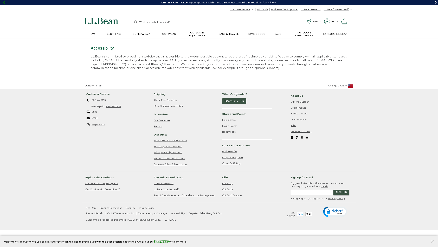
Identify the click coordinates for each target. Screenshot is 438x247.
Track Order (234, 101)
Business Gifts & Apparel (284, 9)
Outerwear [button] (141, 34)
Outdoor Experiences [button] (304, 34)
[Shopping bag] (345, 21)
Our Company (298, 119)
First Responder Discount (168, 146)
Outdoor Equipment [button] (197, 34)
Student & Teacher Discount (169, 158)
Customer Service (240, 9)
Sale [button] (278, 34)
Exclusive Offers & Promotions (170, 164)
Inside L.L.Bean (299, 113)
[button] (335, 211)
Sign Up (341, 192)
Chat (94, 111)
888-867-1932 (113, 106)
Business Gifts (229, 151)
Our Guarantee (162, 120)
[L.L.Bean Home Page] (102, 21)
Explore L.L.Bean (300, 101)
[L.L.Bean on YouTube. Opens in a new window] (307, 137)
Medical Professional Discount (170, 140)
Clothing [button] (114, 34)
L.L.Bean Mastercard (166, 189)
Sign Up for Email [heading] (302, 177)
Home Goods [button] (256, 34)
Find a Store (229, 120)
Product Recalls (94, 213)
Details (324, 186)
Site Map (91, 208)
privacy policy (162, 241)
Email (95, 117)
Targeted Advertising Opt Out (205, 213)
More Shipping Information (169, 106)
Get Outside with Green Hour (102, 189)
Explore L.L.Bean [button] (335, 34)
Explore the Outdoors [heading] (99, 177)
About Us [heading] (297, 95)
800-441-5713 (99, 100)
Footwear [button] (168, 34)
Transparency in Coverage (152, 213)
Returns (158, 126)
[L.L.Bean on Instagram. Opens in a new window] (302, 137)
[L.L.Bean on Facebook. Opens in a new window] (292, 137)
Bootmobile (229, 131)
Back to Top (95, 85)
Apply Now (269, 2)
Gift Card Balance (232, 195)
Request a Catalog (301, 131)
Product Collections (111, 208)
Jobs (293, 125)
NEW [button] (91, 34)
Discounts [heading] (160, 134)
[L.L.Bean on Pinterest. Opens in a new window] (297, 137)
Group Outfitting (231, 163)
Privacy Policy (336, 198)
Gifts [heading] (225, 177)
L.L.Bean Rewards (310, 9)
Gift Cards (262, 9)
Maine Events (229, 126)
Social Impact (298, 107)
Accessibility (178, 213)
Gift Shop (227, 183)
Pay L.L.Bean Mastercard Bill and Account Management (184, 195)
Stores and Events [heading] (234, 114)
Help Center (98, 124)
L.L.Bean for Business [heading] (236, 145)
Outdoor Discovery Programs (101, 183)
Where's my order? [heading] (234, 94)
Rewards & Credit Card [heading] (168, 177)
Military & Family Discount (168, 152)
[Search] (136, 22)
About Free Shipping (165, 100)
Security (130, 208)
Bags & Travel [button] (228, 34)
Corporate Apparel (232, 157)
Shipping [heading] (159, 94)
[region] (219, 2)
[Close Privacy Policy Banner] (432, 242)
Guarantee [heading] (161, 114)
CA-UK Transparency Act (120, 213)
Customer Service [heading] (98, 94)
